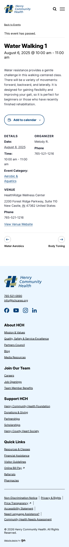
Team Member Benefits (18, 388)
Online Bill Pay (13, 468)
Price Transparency (16, 503)
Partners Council (14, 345)
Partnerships (12, 418)
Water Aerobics (14, 246)
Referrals (9, 474)
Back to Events (12, 24)
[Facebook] (6, 310)
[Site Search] (54, 9)
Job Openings (13, 381)
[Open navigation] (62, 9)
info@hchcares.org (16, 300)
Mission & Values (14, 332)
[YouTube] (16, 310)
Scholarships (12, 425)
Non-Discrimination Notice (20, 497)
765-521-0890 (13, 296)
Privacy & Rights (51, 497)
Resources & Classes (17, 449)
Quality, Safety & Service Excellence (26, 338)
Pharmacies (11, 480)
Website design (11, 540)
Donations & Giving (16, 412)
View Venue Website (18, 224)
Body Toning (56, 246)
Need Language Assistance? (21, 514)
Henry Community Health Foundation (27, 406)
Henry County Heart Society (21, 431)
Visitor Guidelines (15, 461)
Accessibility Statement (18, 508)
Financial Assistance (16, 455)
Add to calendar (24, 120)
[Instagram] (25, 310)
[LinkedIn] (34, 310)
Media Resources (15, 357)
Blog (7, 351)
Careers (9, 375)
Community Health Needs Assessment (28, 519)
